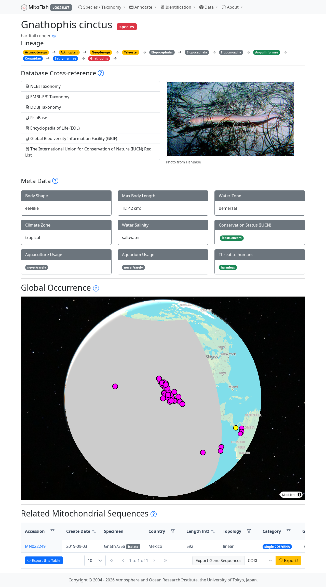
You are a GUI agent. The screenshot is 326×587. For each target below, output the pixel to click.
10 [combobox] (90, 560)
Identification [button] (178, 7)
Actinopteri (69, 52)
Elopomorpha (231, 52)
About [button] (233, 7)
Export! (290, 560)
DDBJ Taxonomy (45, 107)
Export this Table (45, 560)
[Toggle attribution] (299, 495)
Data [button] (209, 7)
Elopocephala (197, 52)
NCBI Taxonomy (45, 86)
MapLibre (288, 494)
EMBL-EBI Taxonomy (49, 97)
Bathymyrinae (65, 58)
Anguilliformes (266, 52)
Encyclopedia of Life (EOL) (54, 128)
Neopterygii (101, 52)
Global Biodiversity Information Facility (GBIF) (73, 138)
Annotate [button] (143, 7)
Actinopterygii (36, 52)
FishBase (38, 117)
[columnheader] (81, 531)
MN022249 (35, 546)
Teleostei (131, 52)
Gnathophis (99, 58)
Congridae (33, 58)
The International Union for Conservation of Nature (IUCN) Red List (88, 152)
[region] (163, 398)
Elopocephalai (162, 52)
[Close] (317, 9)
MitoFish (48, 7)
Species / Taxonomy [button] (102, 7)
